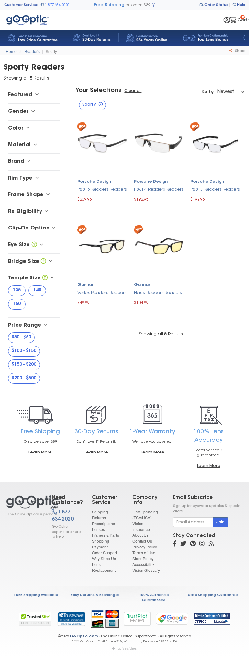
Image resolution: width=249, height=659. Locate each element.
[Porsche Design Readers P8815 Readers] (102, 142)
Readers (32, 51)
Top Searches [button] (126, 648)
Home (11, 51)
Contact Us (142, 541)
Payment (100, 546)
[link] (71, 618)
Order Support (104, 552)
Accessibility (143, 564)
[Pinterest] (193, 544)
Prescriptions (103, 523)
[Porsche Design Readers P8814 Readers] (159, 142)
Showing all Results (161, 334)
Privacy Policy (144, 546)
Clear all (132, 91)
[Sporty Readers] (23, 505)
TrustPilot (137, 619)
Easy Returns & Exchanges (95, 595)
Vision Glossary (146, 570)
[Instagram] (202, 544)
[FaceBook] (174, 544)
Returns (99, 517)
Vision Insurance (141, 526)
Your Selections (98, 91)
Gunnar (85, 285)
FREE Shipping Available (36, 595)
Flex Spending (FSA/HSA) (145, 514)
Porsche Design (94, 182)
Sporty (51, 51)
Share (239, 51)
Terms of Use (143, 552)
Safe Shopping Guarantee (213, 595)
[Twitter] (183, 544)
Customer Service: (21, 5)
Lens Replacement (104, 567)
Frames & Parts (105, 535)
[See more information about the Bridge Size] (43, 261)
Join (220, 522)
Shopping (100, 541)
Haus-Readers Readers (158, 293)
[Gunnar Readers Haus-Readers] (159, 245)
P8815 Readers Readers (102, 189)
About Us (140, 535)
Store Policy (142, 558)
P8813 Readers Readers (215, 189)
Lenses (98, 529)
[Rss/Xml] (211, 544)
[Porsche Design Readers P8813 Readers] (215, 142)
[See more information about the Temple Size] (45, 278)
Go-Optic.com (84, 636)
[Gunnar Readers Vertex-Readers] (102, 245)
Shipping (100, 511)
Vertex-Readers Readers (102, 293)
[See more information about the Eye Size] (34, 245)
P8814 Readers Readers (159, 189)
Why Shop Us (104, 558)
